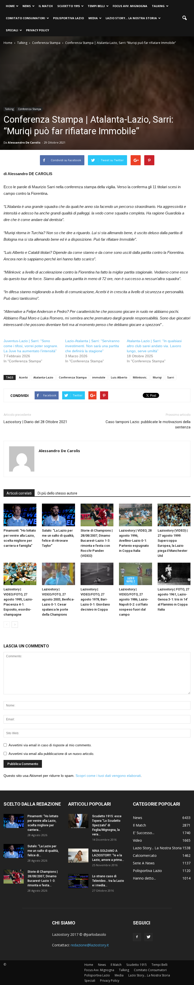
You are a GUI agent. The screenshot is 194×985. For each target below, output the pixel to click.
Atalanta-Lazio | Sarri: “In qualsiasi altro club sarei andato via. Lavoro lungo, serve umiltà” (154, 346)
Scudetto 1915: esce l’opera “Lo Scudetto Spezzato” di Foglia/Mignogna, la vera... (107, 825)
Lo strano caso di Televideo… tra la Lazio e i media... (108, 880)
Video (137, 840)
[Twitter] (148, 937)
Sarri (170, 377)
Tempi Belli (96, 6)
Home (10, 6)
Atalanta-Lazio (43, 377)
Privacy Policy (37, 30)
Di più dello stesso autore (57, 493)
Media (93, 18)
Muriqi (157, 377)
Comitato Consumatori (25, 18)
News (26, 6)
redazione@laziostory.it (90, 945)
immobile (98, 377)
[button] (184, 18)
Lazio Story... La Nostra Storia (157, 847)
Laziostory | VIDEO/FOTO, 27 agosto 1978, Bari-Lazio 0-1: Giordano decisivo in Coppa (95, 599)
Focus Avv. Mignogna (130, 6)
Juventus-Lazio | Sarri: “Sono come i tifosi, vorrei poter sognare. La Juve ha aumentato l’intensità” (31, 346)
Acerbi (23, 377)
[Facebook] (137, 937)
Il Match (46, 6)
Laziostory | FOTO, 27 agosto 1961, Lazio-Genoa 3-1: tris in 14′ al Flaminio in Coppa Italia (173, 599)
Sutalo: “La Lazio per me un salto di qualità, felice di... (43, 850)
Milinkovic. (140, 377)
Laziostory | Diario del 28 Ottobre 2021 (35, 422)
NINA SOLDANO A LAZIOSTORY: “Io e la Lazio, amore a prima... (108, 855)
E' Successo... (143, 832)
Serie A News (144, 863)
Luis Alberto (119, 377)
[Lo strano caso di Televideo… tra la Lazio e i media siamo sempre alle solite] (78, 881)
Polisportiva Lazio (68, 18)
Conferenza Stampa (29, 109)
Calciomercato (145, 855)
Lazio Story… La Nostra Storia (131, 18)
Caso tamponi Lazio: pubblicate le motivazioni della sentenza (148, 424)
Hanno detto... (144, 878)
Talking (158, 6)
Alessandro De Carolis (24, 142)
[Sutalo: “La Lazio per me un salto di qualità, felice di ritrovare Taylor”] (58, 515)
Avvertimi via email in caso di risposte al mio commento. (50, 745)
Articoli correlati (19, 493)
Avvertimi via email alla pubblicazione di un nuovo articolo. (51, 754)
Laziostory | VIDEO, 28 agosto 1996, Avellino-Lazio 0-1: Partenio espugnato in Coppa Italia (135, 541)
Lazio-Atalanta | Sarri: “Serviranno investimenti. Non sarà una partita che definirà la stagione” (92, 346)
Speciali (12, 30)
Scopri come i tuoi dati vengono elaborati (108, 776)
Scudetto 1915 (68, 6)
